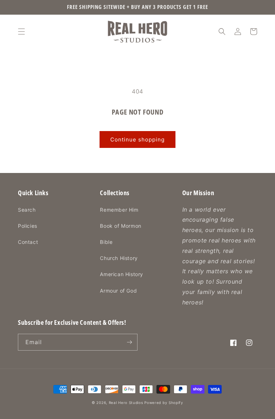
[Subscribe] (129, 342)
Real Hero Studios (126, 402)
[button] (21, 31)
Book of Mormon (120, 226)
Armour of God (118, 291)
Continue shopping (137, 139)
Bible (106, 242)
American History (121, 274)
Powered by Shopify (163, 402)
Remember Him (119, 210)
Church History (119, 258)
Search (27, 210)
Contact (28, 242)
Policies (27, 226)
